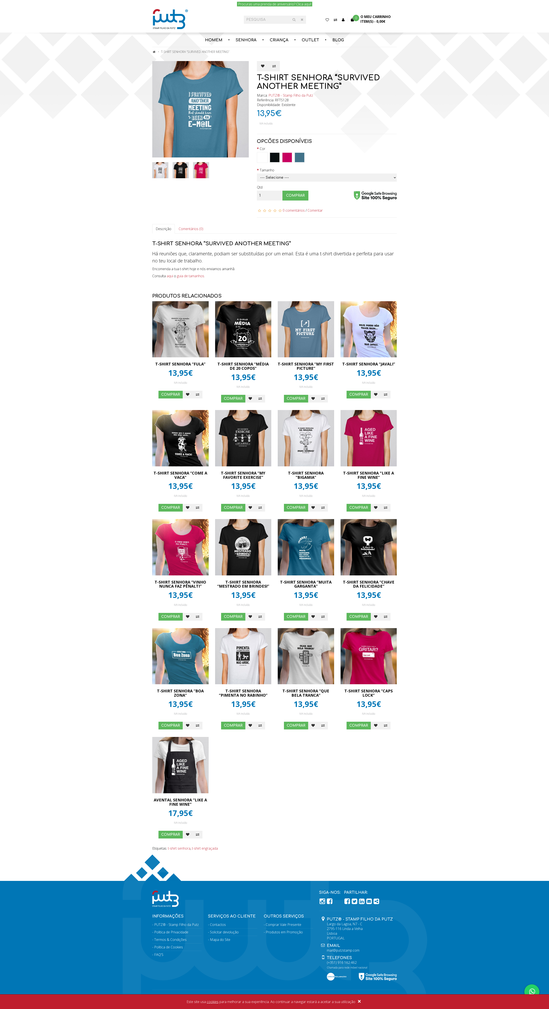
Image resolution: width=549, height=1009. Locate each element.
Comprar (295, 196)
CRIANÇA (279, 40)
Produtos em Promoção (284, 932)
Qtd (259, 187)
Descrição (163, 228)
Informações (168, 916)
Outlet (310, 40)
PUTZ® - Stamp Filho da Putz (290, 95)
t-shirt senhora (179, 848)
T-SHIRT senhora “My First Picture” (306, 366)
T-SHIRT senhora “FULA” (180, 364)
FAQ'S (158, 954)
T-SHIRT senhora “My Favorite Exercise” (243, 475)
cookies (213, 1001)
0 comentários (294, 210)
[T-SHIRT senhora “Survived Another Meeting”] (201, 109)
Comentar (315, 210)
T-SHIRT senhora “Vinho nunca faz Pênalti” (180, 584)
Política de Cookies (168, 947)
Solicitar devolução (224, 932)
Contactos (218, 924)
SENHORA (246, 40)
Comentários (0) (191, 228)
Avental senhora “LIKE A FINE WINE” (180, 802)
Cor (262, 148)
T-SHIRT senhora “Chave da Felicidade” (368, 584)
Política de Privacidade (171, 932)
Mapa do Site (220, 939)
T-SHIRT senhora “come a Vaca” (180, 475)
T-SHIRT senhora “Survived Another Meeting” (195, 52)
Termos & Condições (170, 939)
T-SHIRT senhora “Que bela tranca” (305, 693)
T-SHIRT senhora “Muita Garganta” (306, 584)
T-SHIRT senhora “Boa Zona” (180, 693)
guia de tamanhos (190, 276)
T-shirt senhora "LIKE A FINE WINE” (368, 475)
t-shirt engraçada (205, 848)
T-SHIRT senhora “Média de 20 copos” (243, 366)
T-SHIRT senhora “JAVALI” (368, 364)
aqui (170, 276)
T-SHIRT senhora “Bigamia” (306, 475)
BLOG (338, 40)
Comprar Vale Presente (283, 924)
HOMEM (213, 40)
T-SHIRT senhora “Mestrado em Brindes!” (243, 584)
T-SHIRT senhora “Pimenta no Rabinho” (243, 693)
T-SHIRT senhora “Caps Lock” (368, 693)
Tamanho (267, 170)
